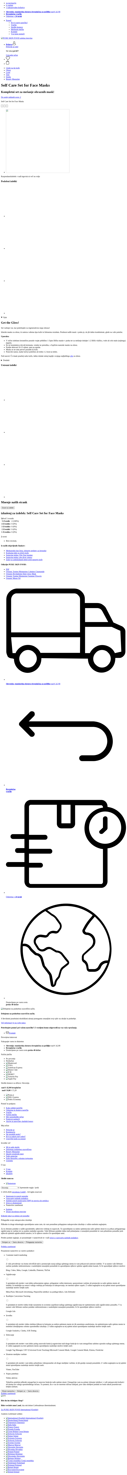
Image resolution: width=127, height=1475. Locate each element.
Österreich (20, 1423)
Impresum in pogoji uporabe (17, 1196)
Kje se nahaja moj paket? (16, 1136)
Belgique (19, 1454)
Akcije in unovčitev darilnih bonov (19, 1121)
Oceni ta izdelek (8, 508)
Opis (5, 317)
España (17, 1429)
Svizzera (18, 1438)
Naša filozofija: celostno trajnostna (19, 1158)
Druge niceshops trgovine (16, 1212)
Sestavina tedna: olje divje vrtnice (19, 557)
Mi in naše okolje (12, 1147)
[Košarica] (66, 62)
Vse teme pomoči (18, 34)
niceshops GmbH (19, 1192)
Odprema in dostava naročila (17, 1110)
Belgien (18, 1458)
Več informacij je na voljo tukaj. (13, 1023)
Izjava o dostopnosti (14, 1203)
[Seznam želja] (8, 59)
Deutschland (23, 1420)
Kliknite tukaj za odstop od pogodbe (15, 1216)
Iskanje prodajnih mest (15, 1154)
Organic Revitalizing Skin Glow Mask (21, 574)
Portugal (18, 1465)
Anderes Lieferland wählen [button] (11, 1414)
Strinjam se (6, 1242)
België (16, 1467)
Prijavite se (10, 1130)
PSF (7, 569)
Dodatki (6, 360)
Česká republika (27, 1461)
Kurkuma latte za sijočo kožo (17, 553)
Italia (14, 1425)
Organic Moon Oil (13, 578)
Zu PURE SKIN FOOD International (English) (19, 1410)
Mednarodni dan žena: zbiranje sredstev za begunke (26, 551)
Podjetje (9, 1209)
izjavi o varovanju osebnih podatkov (64, 1238)
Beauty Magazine (13, 1152)
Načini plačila (11, 1115)
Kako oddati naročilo (14, 1108)
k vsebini (9, 5)
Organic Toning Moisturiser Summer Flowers (24, 576)
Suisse (15, 1436)
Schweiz (18, 1434)
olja (71, 356)
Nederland (21, 1463)
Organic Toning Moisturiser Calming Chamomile (25, 572)
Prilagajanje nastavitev (34, 1242)
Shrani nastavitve (8, 1391)
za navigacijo (11, 3)
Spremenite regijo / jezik (29, 1188)
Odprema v (14, 16)
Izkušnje (9, 1174)
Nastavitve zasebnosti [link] (14, 1205)
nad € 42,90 (33, 12)
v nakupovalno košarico (15, 7)
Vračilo (14, 25)
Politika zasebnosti (8, 1247)
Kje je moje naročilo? (19, 23)
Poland (16, 1452)
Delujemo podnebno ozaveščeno (19, 1149)
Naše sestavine (11, 1156)
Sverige (17, 1443)
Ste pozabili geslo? (13, 1134)
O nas (8, 1169)
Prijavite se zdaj (12, 47)
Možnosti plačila (17, 29)
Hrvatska (19, 1449)
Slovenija (19, 1447)
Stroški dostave (17, 27)
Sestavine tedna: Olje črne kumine (19, 555)
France (16, 1427)
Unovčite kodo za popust (16, 1139)
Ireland (16, 1472)
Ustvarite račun (12, 55)
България (20, 1470)
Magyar (18, 1445)
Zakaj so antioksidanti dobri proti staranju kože (24, 560)
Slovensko (21, 1456)
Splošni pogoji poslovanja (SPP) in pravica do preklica (27, 1201)
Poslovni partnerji (13, 1119)
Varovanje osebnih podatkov (17, 1198)
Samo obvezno (18, 1242)
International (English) (34, 1418)
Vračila (9, 1112)
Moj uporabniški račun (15, 1117)
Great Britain (24, 1431)
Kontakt (14, 32)
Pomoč (8, 20)
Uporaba (9, 1161)
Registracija (10, 1132)
